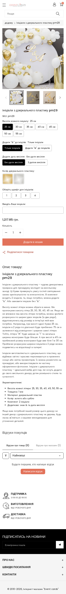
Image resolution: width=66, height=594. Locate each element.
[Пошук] (57, 13)
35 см (30, 126)
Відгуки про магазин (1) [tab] (48, 445)
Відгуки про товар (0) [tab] (17, 445)
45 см (52, 126)
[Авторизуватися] (54, 4)
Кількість (7, 225)
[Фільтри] (5, 455)
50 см (7, 133)
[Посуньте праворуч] (60, 97)
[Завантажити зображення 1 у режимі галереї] (16, 97)
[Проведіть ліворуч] (5, 97)
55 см (19, 133)
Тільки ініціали (12, 148)
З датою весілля (36, 162)
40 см (41, 126)
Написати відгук (32, 471)
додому (9, 22)
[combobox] (34, 13)
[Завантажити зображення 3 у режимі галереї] (49, 97)
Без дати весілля (13, 162)
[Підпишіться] (60, 544)
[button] (5, 5)
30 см (19, 126)
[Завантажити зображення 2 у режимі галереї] (33, 97)
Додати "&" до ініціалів (37, 148)
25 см (7, 126)
